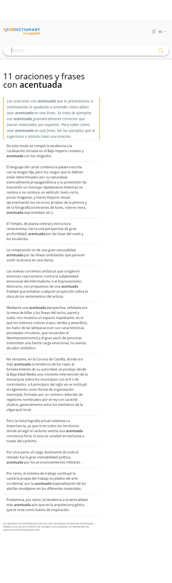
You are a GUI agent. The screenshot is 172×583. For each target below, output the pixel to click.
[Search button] (161, 50)
